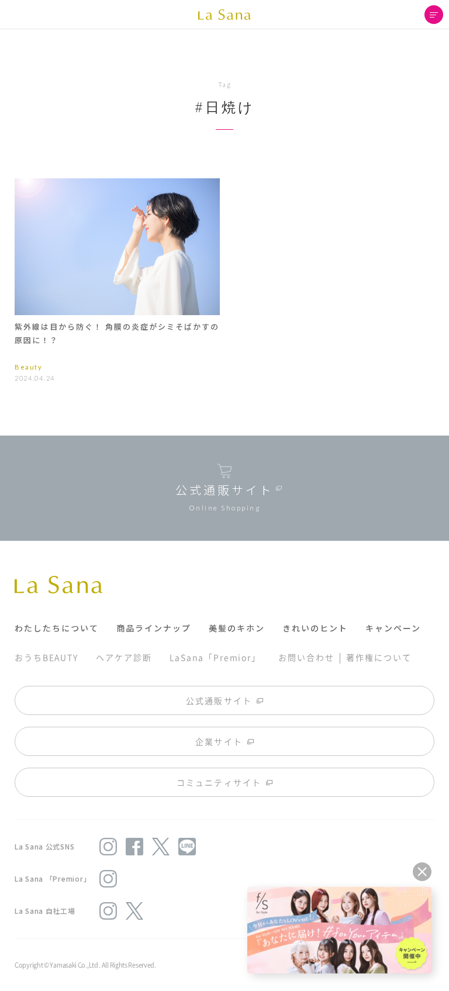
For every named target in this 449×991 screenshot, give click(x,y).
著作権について (378, 657)
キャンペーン (393, 628)
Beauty (28, 367)
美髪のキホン (237, 628)
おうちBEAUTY (46, 657)
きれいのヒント (315, 628)
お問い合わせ (306, 657)
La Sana (224, 14)
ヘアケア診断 (123, 657)
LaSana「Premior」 (215, 657)
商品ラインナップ (153, 628)
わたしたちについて (57, 628)
